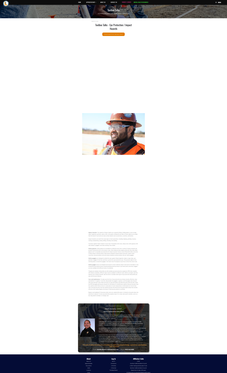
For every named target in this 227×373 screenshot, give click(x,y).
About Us (88, 361)
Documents (88, 365)
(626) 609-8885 (129, 349)
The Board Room (113, 370)
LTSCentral (113, 368)
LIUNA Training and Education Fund (138, 365)
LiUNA (138, 361)
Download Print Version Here (113, 34)
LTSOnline (113, 365)
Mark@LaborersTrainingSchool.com (107, 349)
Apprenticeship (88, 363)
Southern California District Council (138, 363)
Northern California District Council (138, 368)
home (79, 2)
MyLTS (113, 361)
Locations (88, 370)
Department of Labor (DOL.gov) (138, 370)
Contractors (113, 363)
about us (102, 2)
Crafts (88, 368)
